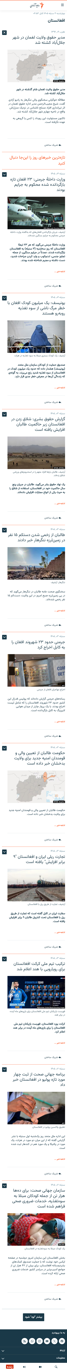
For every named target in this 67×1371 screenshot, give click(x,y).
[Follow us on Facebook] (62, 1341)
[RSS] (24, 1341)
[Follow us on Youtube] (47, 1341)
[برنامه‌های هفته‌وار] (24, 1367)
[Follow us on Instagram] (39, 1341)
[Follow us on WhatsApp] (32, 1341)
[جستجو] (56, 1367)
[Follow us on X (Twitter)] (54, 1341)
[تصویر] (40, 1367)
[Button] (52, 145)
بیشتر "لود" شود (33, 1317)
